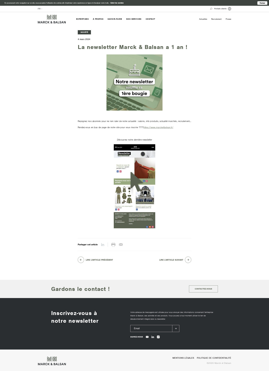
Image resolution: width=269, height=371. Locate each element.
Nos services (134, 19)
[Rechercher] (210, 8)
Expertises (82, 19)
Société (84, 32)
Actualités (203, 19)
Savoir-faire (115, 19)
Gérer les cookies (117, 3)
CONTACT (150, 19)
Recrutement (216, 19)
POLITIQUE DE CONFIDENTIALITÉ (214, 358)
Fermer (262, 3)
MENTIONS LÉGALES (183, 358)
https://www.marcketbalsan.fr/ (158, 127)
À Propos (98, 19)
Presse (228, 19)
